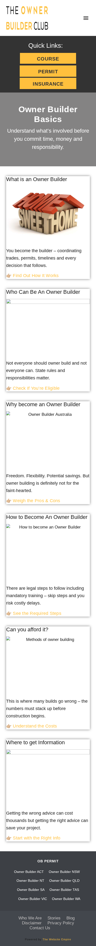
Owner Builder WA (66, 899)
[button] (86, 18)
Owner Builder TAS (64, 890)
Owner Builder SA (31, 890)
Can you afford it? (27, 629)
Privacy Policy (61, 923)
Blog (70, 918)
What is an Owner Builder (36, 179)
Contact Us (40, 928)
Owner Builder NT (30, 881)
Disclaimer (32, 923)
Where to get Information (35, 742)
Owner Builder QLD (64, 881)
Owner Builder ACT (29, 872)
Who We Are (30, 918)
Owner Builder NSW (64, 872)
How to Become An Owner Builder (46, 517)
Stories (54, 918)
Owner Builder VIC (32, 899)
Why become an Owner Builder (43, 404)
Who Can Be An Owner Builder (43, 292)
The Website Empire (57, 939)
